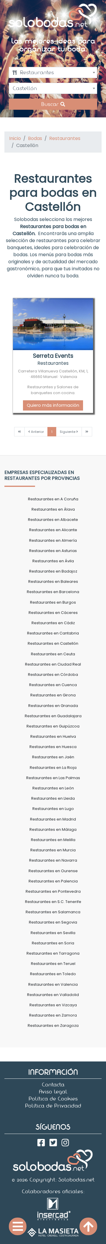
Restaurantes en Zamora (53, 1015)
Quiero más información (53, 405)
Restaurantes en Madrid (53, 819)
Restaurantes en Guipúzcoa (53, 726)
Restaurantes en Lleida (53, 798)
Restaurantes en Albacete (53, 519)
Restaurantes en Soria (53, 943)
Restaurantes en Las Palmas (53, 777)
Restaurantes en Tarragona (53, 953)
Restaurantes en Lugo (53, 808)
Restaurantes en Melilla (53, 839)
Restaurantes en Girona (53, 695)
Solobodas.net (76, 1180)
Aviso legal (53, 1091)
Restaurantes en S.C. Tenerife (53, 901)
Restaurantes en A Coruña (53, 499)
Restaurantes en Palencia (53, 881)
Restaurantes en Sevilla (53, 932)
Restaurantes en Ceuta (53, 653)
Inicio (15, 138)
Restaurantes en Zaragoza (53, 1025)
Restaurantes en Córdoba (53, 674)
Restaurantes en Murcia (53, 850)
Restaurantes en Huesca (53, 746)
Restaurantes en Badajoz (53, 571)
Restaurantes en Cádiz (53, 622)
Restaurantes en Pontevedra (53, 891)
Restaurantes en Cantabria (53, 633)
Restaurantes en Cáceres (53, 612)
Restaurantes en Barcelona (53, 591)
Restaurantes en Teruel (53, 963)
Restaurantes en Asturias (53, 550)
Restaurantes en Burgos (53, 602)
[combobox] (53, 72)
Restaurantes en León (53, 788)
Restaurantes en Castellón (53, 643)
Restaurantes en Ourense (53, 870)
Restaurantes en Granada (53, 705)
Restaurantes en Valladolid (53, 994)
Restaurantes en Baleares (53, 581)
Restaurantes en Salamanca (53, 911)
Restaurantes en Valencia (53, 984)
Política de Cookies (53, 1099)
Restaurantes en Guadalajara (53, 715)
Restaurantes (64, 138)
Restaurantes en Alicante (53, 529)
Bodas (35, 138)
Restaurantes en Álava (53, 509)
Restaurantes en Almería (53, 540)
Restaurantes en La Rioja (53, 767)
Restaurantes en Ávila (53, 560)
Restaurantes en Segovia (53, 922)
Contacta (53, 1084)
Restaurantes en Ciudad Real (53, 664)
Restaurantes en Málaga (53, 829)
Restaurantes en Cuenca (53, 684)
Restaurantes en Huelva (53, 736)
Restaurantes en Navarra (53, 860)
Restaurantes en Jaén (53, 756)
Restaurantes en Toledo (53, 973)
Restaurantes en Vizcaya (53, 1004)
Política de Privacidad (53, 1106)
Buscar (50, 104)
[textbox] (53, 72)
